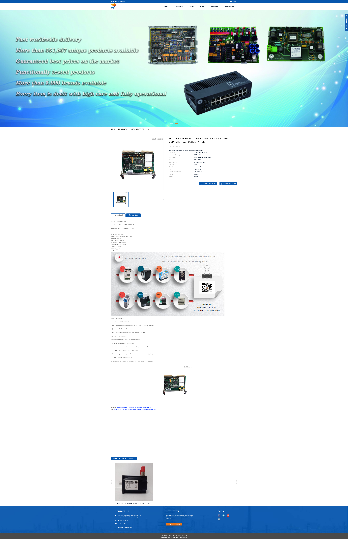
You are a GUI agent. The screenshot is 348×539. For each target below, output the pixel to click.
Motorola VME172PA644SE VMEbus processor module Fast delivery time (135, 409)
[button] (171, 124)
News (191, 6)
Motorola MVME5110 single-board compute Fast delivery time (134, 407)
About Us (214, 6)
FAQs (202, 6)
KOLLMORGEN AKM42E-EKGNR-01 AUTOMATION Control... (134, 503)
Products (179, 6)
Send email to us (209, 184)
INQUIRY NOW (174, 524)
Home (166, 6)
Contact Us (229, 6)
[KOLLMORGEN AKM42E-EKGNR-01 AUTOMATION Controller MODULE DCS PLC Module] (134, 482)
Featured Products (166, 537)
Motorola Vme (137, 129)
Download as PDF (229, 184)
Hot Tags (175, 537)
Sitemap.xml (183, 537)
